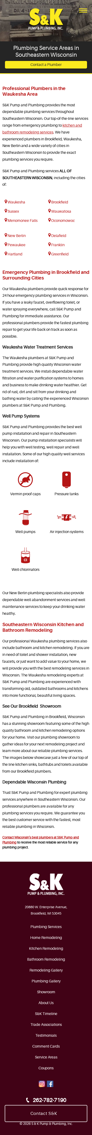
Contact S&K (43, 1113)
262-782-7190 (49, 1100)
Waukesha (16, 202)
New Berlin (17, 236)
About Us (46, 1003)
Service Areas (46, 1057)
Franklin (58, 245)
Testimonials (46, 1035)
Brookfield (59, 202)
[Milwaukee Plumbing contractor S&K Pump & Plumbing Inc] (46, 19)
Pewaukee (16, 245)
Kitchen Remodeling (46, 948)
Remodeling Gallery (46, 970)
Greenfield (60, 254)
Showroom (46, 992)
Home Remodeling (46, 938)
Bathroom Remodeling (46, 959)
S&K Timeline (46, 1014)
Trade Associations (46, 1025)
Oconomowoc (63, 221)
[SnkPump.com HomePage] (46, 884)
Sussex (13, 211)
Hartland (15, 254)
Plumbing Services (46, 927)
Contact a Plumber (46, 65)
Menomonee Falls (23, 221)
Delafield (58, 236)
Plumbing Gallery (46, 981)
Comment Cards (46, 1046)
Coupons (46, 1068)
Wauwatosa (61, 211)
